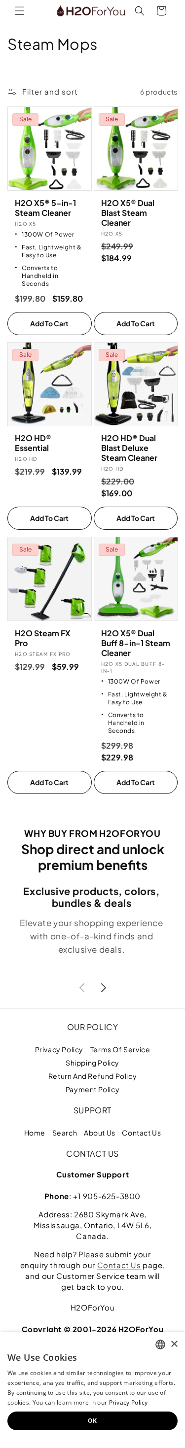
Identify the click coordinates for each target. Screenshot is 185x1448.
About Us (99, 1132)
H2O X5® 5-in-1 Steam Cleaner (45, 208)
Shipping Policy (92, 1062)
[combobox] (160, 1344)
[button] (20, 11)
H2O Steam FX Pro (43, 638)
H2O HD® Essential (33, 443)
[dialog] (92, 1390)
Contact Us (141, 1132)
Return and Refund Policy (92, 1075)
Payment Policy (92, 1089)
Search (64, 1132)
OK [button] (92, 1420)
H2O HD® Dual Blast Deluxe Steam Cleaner (129, 448)
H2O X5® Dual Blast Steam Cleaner (127, 213)
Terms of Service (120, 1049)
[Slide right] (103, 988)
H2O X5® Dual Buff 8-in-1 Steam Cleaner (135, 643)
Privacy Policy (59, 1049)
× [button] (174, 1344)
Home (34, 1132)
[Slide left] (82, 988)
